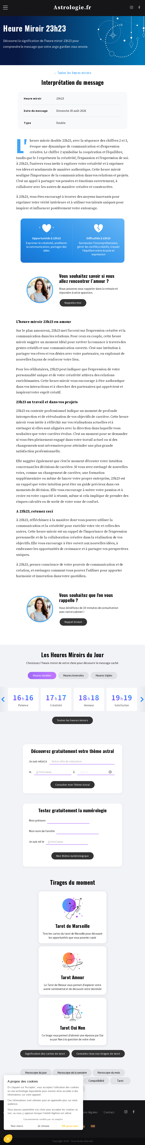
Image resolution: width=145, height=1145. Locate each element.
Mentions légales (86, 1112)
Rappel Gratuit (73, 622)
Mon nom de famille (42, 831)
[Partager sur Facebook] (139, 8)
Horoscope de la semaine (72, 1072)
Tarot (120, 1080)
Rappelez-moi (73, 302)
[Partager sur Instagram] (131, 8)
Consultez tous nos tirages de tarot (98, 1053)
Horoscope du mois (108, 1072)
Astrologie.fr (72, 7)
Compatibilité (96, 1080)
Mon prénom (37, 820)
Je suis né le (36, 841)
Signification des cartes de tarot (45, 1053)
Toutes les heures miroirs (72, 72)
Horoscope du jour (36, 1072)
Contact (109, 1112)
